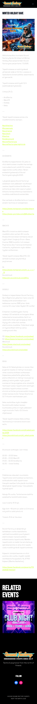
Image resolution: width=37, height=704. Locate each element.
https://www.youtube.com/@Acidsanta (18, 214)
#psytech (6, 134)
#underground (8, 139)
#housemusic (7, 128)
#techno (5, 136)
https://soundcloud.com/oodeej (15, 350)
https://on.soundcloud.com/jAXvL (15, 278)
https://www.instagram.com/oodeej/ (19, 339)
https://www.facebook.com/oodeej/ (19, 336)
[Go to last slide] (5, 620)
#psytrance (7, 131)
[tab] (14, 641)
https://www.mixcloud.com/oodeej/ (16, 344)
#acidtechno (7, 125)
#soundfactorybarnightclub (13, 144)
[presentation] (18, 617)
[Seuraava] (31, 620)
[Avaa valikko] (33, 3)
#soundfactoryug (9, 142)
